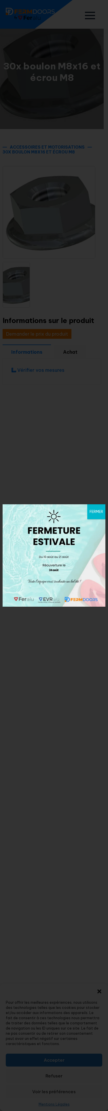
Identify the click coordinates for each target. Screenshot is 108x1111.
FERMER (96, 511)
